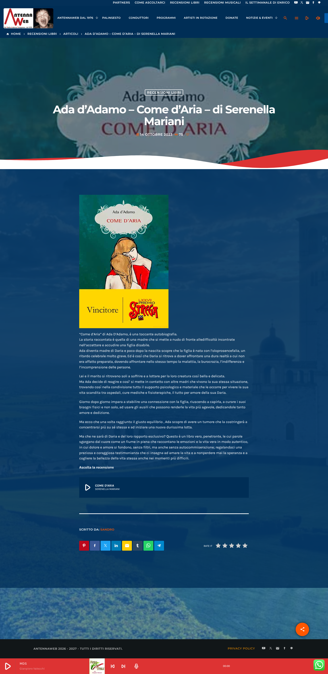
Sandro (107, 529)
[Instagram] (307, 2)
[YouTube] (296, 2)
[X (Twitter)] (302, 2)
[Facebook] (313, 2)
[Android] (319, 2)
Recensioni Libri (164, 92)
